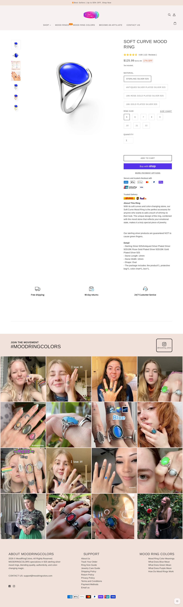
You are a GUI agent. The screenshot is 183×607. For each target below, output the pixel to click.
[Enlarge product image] (72, 87)
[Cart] (175, 23)
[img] (169, 14)
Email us (85, 587)
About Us (85, 558)
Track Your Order (89, 562)
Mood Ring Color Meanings (161, 558)
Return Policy (87, 575)
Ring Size (129, 111)
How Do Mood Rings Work (161, 571)
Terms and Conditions (91, 581)
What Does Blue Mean (159, 562)
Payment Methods (89, 584)
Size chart (166, 111)
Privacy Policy (88, 578)
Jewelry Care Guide (90, 568)
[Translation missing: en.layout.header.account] (174, 14)
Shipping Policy (88, 571)
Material (128, 73)
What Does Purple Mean (160, 568)
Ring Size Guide (89, 565)
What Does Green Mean (159, 565)
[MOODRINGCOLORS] (91, 19)
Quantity (129, 134)
